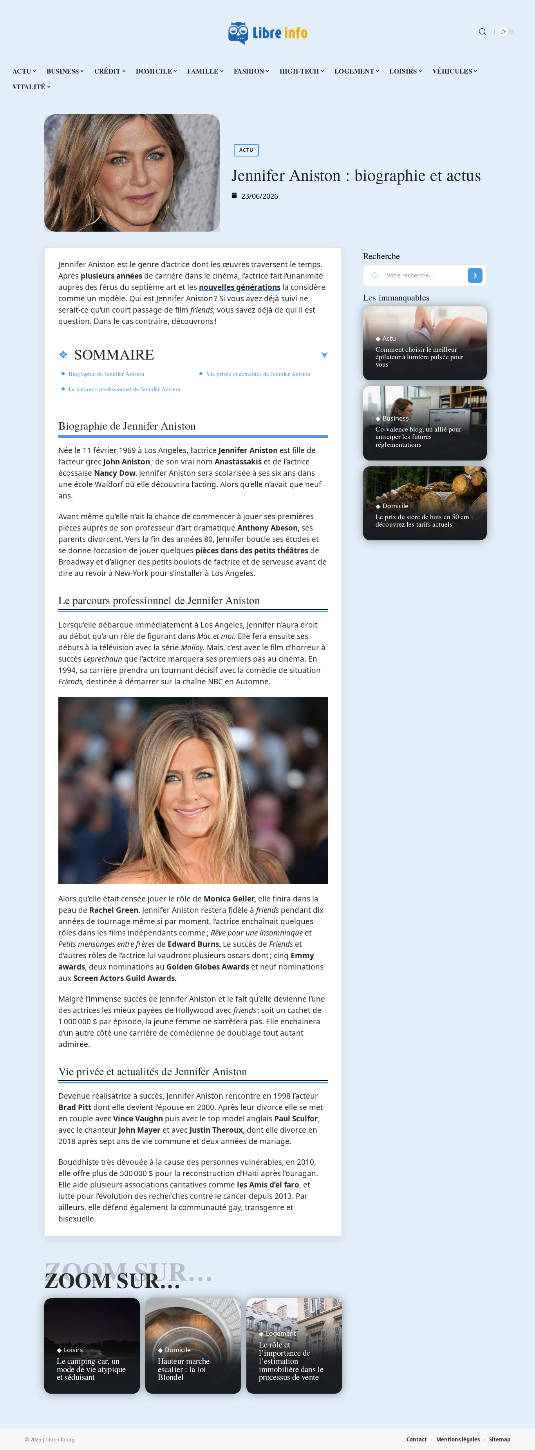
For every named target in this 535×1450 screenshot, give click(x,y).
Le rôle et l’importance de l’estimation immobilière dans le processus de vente (291, 1360)
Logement (281, 1333)
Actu (246, 150)
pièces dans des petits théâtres (251, 550)
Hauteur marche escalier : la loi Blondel (184, 1369)
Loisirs (73, 1350)
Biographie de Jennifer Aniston (107, 374)
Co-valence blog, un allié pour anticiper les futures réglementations (418, 436)
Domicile (178, 1350)
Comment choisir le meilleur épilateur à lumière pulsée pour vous (419, 356)
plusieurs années (111, 276)
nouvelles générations (239, 287)
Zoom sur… (112, 1279)
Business (396, 418)
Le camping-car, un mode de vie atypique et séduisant (91, 1369)
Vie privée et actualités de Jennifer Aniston (258, 374)
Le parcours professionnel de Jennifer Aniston (125, 389)
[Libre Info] (267, 31)
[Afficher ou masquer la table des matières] (241, 355)
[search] (482, 32)
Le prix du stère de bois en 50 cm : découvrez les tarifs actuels (424, 520)
